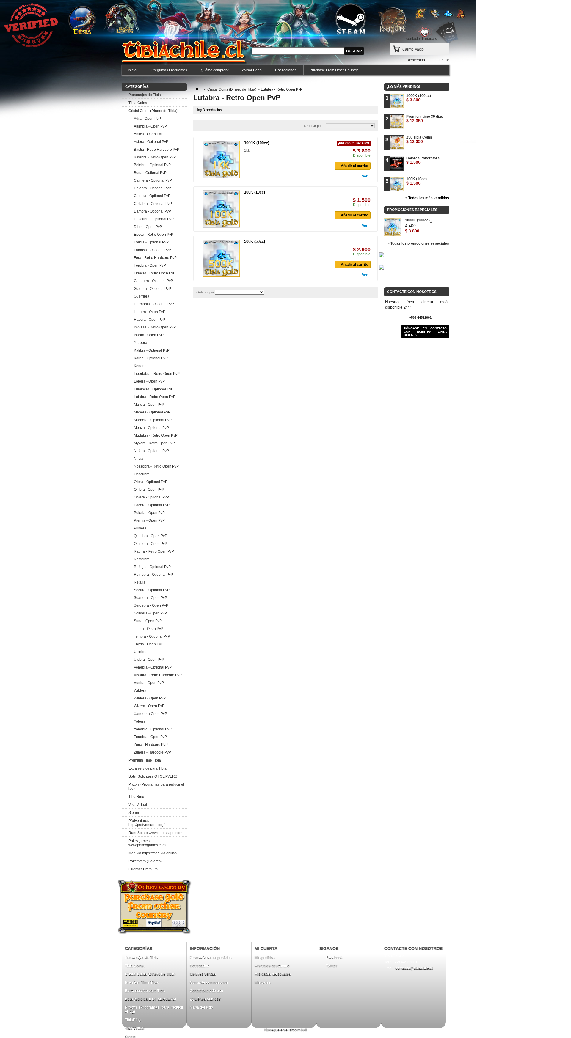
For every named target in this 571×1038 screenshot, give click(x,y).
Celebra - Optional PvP (152, 188)
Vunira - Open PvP (149, 683)
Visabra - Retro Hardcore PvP (158, 675)
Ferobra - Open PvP (150, 265)
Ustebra (140, 652)
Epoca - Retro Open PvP (153, 234)
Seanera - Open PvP (150, 598)
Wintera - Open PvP (150, 698)
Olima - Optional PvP (150, 482)
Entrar (444, 60)
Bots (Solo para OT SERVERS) (153, 776)
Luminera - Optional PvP (153, 389)
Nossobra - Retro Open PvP (156, 466)
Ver (365, 176)
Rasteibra (142, 559)
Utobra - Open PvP (149, 660)
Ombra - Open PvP (149, 489)
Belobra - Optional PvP (152, 165)
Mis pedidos (265, 957)
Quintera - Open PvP (150, 544)
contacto (413, 39)
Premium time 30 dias (424, 118)
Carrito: (413, 49)
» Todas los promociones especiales (418, 243)
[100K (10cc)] (221, 209)
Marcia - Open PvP (149, 404)
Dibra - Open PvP (148, 227)
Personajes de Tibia (144, 95)
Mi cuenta (266, 948)
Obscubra (142, 474)
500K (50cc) (254, 241)
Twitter (331, 966)
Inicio (129, 71)
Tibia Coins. (138, 103)
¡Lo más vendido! (403, 87)
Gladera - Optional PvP (152, 289)
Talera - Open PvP (148, 629)
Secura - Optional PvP (152, 590)
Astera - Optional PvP (151, 142)
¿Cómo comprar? (214, 70)
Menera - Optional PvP (152, 412)
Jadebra (140, 343)
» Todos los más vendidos (427, 198)
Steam (133, 813)
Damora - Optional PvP (152, 211)
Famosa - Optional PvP (152, 250)
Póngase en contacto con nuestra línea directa (425, 331)
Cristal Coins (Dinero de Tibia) (153, 111)
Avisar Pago (252, 70)
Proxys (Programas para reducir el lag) (156, 786)
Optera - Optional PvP (151, 497)
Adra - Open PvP (147, 119)
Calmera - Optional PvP (153, 180)
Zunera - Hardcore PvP (152, 752)
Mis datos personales (273, 974)
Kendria (140, 366)
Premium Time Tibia (144, 760)
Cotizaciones (285, 70)
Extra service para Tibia (147, 768)
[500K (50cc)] (221, 258)
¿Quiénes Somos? (205, 999)
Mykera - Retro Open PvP (154, 443)
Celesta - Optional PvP (152, 196)
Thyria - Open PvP (148, 644)
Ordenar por (313, 126)
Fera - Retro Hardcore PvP (155, 258)
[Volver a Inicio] (197, 89)
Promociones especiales (412, 210)
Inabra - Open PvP (149, 335)
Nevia (138, 459)
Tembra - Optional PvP (152, 636)
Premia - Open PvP (149, 520)
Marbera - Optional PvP (153, 420)
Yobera (139, 721)
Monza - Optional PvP (151, 428)
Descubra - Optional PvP (154, 219)
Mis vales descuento (272, 966)
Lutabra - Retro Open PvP (154, 397)
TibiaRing (136, 797)
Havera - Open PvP (149, 319)
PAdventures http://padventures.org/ (146, 823)
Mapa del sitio (201, 1007)
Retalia (139, 582)
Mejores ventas (203, 974)
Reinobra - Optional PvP (153, 575)
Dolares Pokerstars (423, 160)
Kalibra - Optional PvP (152, 350)
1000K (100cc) (256, 143)
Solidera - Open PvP (150, 613)
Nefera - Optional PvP (151, 451)
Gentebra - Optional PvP (153, 281)
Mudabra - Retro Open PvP (156, 435)
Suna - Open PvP (148, 621)
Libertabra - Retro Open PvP (157, 374)
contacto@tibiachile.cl (414, 968)
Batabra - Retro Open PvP (155, 157)
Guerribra (141, 296)
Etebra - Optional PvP (151, 242)
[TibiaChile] (184, 55)
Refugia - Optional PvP (152, 567)
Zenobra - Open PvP (150, 737)
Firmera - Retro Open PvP (154, 273)
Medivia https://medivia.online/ (152, 853)
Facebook (334, 957)
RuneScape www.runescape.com (155, 833)
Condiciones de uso (206, 991)
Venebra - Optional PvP (153, 667)
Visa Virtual (137, 805)
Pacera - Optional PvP (152, 505)
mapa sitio (433, 39)
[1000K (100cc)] (221, 159)
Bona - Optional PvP (150, 173)
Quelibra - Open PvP (150, 536)
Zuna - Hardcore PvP (151, 745)
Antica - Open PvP (148, 134)
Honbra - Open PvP (149, 312)
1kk (247, 150)
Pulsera (140, 528)
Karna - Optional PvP (151, 358)
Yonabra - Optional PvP (153, 729)
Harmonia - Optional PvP (154, 304)
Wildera (140, 690)
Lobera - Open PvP (149, 381)
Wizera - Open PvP (149, 706)
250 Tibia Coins (419, 139)
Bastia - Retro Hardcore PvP (156, 149)
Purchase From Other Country (334, 70)
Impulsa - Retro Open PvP (155, 327)
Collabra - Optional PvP (153, 204)
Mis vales (263, 982)
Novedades (199, 966)
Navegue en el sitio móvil (285, 1030)
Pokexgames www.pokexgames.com (147, 843)
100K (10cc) (254, 192)
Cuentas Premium (143, 869)
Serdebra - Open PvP (151, 605)
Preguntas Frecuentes (169, 70)
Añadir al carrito (354, 166)
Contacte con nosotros (209, 982)
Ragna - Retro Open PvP (154, 551)
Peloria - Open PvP (149, 513)
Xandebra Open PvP (150, 714)
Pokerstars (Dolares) (145, 861)
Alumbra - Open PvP (150, 126)
